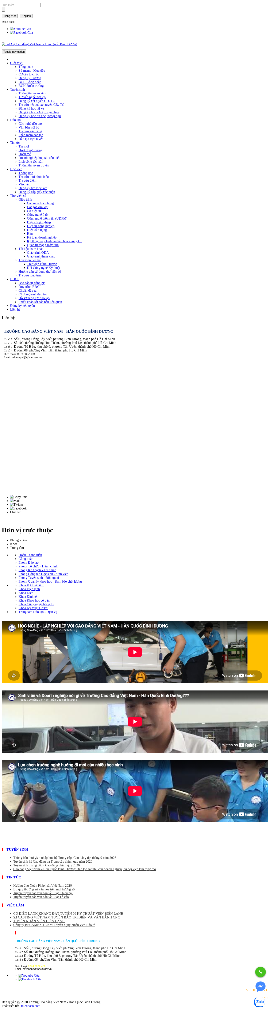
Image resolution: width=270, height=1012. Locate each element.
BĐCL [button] (14, 279)
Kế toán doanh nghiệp (42, 237)
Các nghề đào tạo (30, 123)
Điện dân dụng (37, 230)
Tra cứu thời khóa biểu (34, 176)
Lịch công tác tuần (31, 161)
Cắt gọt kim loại (37, 207)
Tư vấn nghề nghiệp (32, 97)
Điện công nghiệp (39, 222)
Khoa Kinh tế (28, 596)
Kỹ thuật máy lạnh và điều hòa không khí (54, 241)
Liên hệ (15, 309)
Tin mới (24, 146)
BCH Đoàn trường (31, 85)
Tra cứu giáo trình (30, 275)
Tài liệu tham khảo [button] (31, 249)
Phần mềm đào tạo (31, 135)
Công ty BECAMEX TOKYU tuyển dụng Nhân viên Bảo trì (54, 925)
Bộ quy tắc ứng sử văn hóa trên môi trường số (44, 889)
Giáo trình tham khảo (41, 256)
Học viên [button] (16, 169)
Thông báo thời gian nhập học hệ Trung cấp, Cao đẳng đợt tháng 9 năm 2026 (64, 857)
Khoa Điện (26, 593)
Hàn (30, 233)
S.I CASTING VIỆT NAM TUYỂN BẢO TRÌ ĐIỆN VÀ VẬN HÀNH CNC (66, 917)
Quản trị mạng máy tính (43, 245)
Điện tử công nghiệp (40, 226)
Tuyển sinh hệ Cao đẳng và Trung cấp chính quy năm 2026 (52, 861)
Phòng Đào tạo (29, 562)
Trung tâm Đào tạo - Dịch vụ (38, 612)
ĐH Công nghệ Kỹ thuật (43, 267)
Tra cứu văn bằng (30, 131)
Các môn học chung (40, 203)
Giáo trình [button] (25, 199)
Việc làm (24, 184)
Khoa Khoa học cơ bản (34, 600)
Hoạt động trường (30, 150)
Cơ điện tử (34, 211)
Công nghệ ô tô (37, 214)
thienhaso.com (30, 1006)
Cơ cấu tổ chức (29, 74)
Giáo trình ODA (38, 252)
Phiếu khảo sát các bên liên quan (40, 302)
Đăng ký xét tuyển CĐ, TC (37, 101)
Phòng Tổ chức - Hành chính (38, 566)
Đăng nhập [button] (8, 21)
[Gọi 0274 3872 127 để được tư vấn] (260, 972)
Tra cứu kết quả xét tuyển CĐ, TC (41, 104)
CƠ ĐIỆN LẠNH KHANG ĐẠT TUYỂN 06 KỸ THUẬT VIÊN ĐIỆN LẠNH (68, 913)
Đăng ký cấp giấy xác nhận (37, 192)
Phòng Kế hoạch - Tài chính (37, 570)
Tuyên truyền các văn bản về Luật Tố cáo (41, 897)
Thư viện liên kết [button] (30, 260)
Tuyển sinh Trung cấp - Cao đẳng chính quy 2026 (46, 865)
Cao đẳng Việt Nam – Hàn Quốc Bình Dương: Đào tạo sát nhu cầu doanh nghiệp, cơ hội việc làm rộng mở (84, 869)
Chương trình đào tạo (33, 294)
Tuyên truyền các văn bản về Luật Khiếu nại (43, 893)
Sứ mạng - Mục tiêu (32, 70)
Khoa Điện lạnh (29, 589)
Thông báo (26, 173)
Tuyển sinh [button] (17, 89)
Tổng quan (26, 66)
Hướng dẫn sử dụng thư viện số (40, 271)
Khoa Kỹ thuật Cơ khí (33, 608)
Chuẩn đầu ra (27, 290)
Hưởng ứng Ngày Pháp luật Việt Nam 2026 (42, 885)
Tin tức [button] (15, 142)
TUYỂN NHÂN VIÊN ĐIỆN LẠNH (39, 921)
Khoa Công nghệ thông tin (36, 604)
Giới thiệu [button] (16, 63)
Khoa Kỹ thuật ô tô (31, 585)
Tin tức (14, 877)
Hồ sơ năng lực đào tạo (34, 298)
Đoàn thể (25, 154)
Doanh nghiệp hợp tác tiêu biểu (39, 158)
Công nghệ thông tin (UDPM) (47, 218)
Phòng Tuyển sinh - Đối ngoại (39, 577)
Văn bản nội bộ (29, 127)
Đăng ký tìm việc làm (33, 188)
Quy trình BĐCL (30, 286)
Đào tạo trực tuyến (31, 139)
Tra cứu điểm (27, 180)
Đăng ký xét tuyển (22, 305)
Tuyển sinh (17, 849)
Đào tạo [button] (15, 120)
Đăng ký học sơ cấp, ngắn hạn (39, 112)
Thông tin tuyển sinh (32, 93)
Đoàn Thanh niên (30, 555)
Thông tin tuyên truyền (34, 165)
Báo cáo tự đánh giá (32, 283)
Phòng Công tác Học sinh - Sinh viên (43, 574)
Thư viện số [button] (18, 195)
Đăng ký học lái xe (31, 108)
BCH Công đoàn (30, 82)
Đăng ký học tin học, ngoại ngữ (40, 116)
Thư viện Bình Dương (42, 264)
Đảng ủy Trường (30, 78)
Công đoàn (26, 558)
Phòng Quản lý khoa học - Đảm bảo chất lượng (50, 581)
